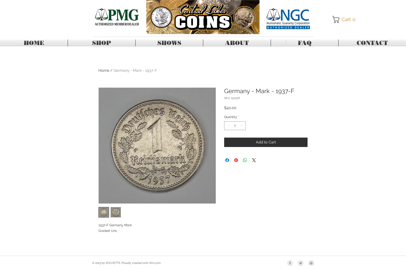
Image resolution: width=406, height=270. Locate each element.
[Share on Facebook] (227, 160)
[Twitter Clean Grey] (301, 263)
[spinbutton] (235, 126)
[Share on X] (254, 160)
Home (103, 70)
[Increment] (242, 126)
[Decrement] (228, 126)
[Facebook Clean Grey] (290, 263)
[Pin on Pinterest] (236, 160)
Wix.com (155, 263)
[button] (345, 19)
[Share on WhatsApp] (245, 160)
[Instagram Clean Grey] (311, 263)
